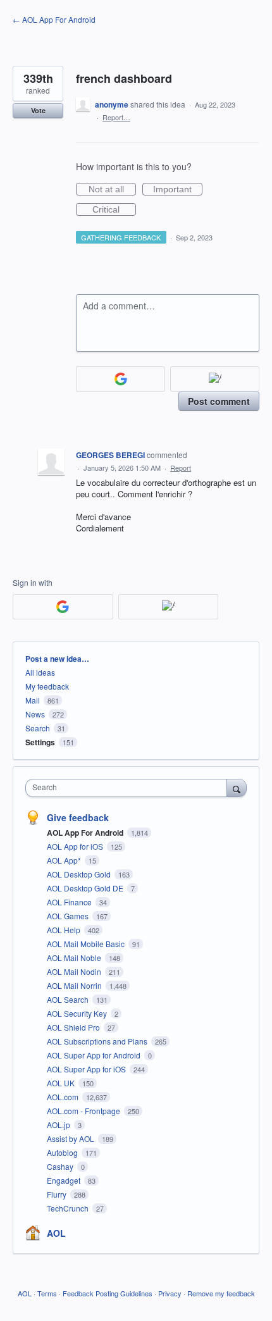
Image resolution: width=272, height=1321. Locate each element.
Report (180, 467)
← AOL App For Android (54, 19)
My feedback (47, 686)
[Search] (236, 788)
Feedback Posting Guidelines (107, 1293)
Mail (32, 700)
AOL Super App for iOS (87, 1069)
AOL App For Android (86, 832)
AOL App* (65, 860)
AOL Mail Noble (75, 957)
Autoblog (63, 1152)
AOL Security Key (78, 1013)
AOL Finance (70, 901)
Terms (47, 1293)
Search (37, 728)
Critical (114, 210)
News (35, 714)
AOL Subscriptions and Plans (98, 1041)
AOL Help (64, 929)
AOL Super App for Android (94, 1055)
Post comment (219, 401)
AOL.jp (59, 1124)
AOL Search (68, 999)
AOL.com (63, 1096)
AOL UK (62, 1082)
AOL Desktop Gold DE (86, 888)
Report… (116, 117)
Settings (40, 742)
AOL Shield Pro (74, 1027)
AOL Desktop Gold (80, 874)
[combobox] (129, 788)
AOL (56, 1233)
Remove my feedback (221, 1293)
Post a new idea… (57, 658)
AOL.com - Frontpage (84, 1110)
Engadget (64, 1180)
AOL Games (68, 915)
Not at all (112, 189)
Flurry (57, 1194)
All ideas (40, 672)
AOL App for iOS (76, 846)
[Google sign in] (120, 379)
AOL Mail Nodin (75, 971)
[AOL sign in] (214, 379)
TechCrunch (68, 1208)
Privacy (170, 1293)
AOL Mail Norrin (75, 985)
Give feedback (78, 817)
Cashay (61, 1166)
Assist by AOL (71, 1138)
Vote (38, 110)
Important (177, 189)
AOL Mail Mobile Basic (87, 943)
